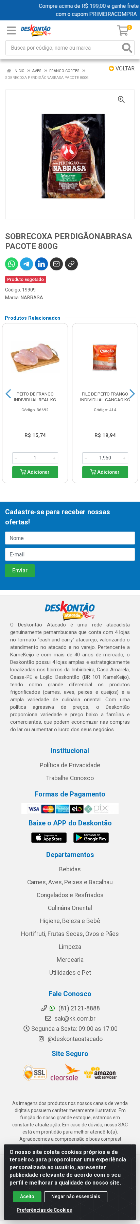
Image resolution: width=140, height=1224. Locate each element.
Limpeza (70, 946)
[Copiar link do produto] (71, 263)
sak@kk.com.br (74, 1018)
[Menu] (11, 30)
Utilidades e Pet (70, 972)
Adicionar (38, 472)
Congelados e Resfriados (70, 895)
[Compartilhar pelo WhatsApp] (11, 263)
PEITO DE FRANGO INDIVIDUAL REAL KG (35, 396)
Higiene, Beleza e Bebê (70, 921)
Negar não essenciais (75, 1196)
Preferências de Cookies (44, 1210)
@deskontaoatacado (74, 1039)
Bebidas (70, 869)
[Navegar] (8, 394)
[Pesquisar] (127, 48)
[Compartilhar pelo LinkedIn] (41, 263)
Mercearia (70, 959)
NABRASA (32, 297)
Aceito (27, 1196)
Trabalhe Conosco (70, 778)
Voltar (124, 68)
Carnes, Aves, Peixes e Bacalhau (70, 882)
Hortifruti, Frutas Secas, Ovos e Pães (70, 933)
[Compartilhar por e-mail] (56, 263)
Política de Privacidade (70, 765)
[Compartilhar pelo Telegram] (26, 263)
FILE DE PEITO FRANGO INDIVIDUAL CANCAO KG (105, 396)
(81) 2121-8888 (78, 1008)
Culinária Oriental (70, 908)
